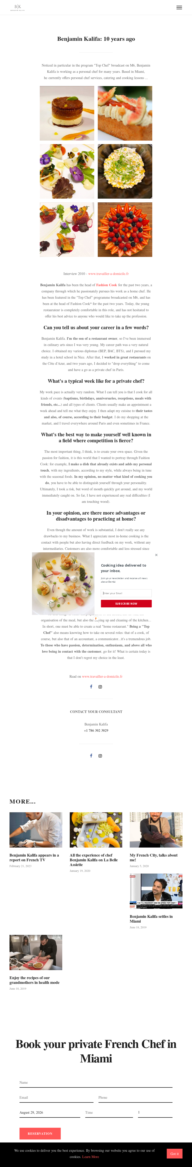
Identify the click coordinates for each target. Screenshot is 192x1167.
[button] (126, 568)
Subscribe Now (126, 603)
